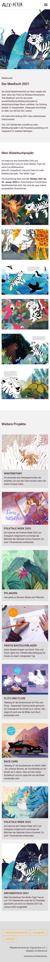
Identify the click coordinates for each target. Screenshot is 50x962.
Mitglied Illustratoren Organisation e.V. (28, 947)
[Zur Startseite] (12, 4)
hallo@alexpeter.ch (16, 932)
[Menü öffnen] (45, 4)
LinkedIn (10, 939)
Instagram (39, 932)
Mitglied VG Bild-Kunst (36, 951)
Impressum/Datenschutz (35, 956)
